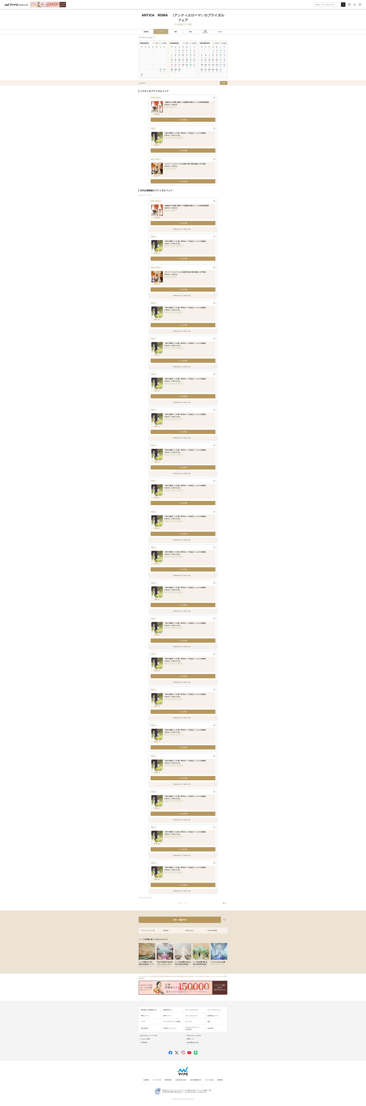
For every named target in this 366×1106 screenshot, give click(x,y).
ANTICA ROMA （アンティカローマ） (211, 976)
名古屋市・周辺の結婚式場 (178, 976)
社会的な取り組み (181, 1080)
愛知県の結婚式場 (164, 976)
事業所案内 (168, 1080)
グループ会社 (209, 1080)
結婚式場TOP (155, 976)
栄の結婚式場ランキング (192, 976)
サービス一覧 (157, 1080)
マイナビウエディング (144, 976)
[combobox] (328, 5)
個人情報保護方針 (195, 1080)
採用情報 (220, 1080)
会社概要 (146, 1080)
